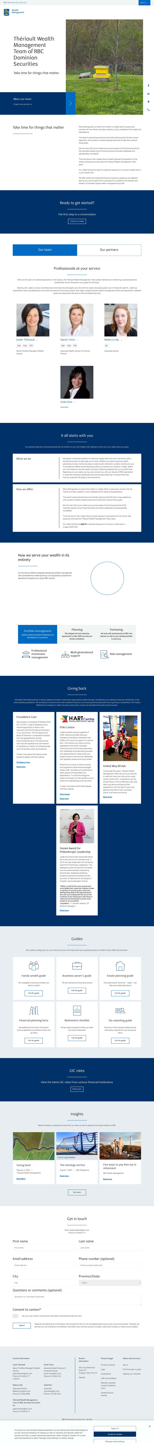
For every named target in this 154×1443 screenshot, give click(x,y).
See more (77, 1192)
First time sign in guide (132, 1409)
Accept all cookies (115, 1429)
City (15, 1276)
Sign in (125, 1404)
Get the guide (33, 993)
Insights (120, 12)
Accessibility (106, 1413)
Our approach (80, 12)
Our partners (109, 250)
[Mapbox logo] (18, 1373)
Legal (103, 1409)
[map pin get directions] (77, 1352)
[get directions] (77, 1352)
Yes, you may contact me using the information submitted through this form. (52, 1316)
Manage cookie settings (114, 1436)
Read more (21, 767)
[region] (77, 1355)
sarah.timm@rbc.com (52, 1413)
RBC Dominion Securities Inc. (15, 3)
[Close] (149, 1421)
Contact (141, 12)
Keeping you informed (131, 1413)
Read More (21, 1179)
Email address (23, 1259)
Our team (62, 12)
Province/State (89, 1276)
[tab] (37, 634)
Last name (86, 1241)
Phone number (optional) (97, 1259)
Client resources (101, 12)
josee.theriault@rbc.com (22, 1413)
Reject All (115, 1424)
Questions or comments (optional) (37, 1290)
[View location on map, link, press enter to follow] (77, 1355)
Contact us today (77, 221)
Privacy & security (108, 1404)
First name (20, 1241)
